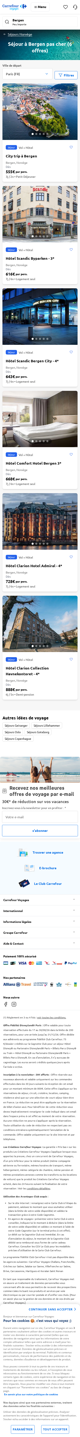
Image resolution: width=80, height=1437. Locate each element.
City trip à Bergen (21, 156)
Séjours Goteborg (38, 732)
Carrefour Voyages (16, 900)
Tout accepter (55, 1429)
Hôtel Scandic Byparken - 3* (30, 258)
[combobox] (27, 71)
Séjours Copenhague (18, 738)
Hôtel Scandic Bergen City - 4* (32, 360)
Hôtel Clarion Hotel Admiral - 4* (34, 565)
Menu (42, 7)
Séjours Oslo (13, 732)
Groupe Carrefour (15, 932)
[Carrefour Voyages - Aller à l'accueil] (14, 7)
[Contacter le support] (75, 7)
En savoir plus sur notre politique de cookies (31, 1394)
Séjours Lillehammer (47, 725)
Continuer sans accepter (51, 1309)
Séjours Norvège (20, 34)
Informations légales (17, 921)
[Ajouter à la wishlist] (71, 147)
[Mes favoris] (65, 7)
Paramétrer (23, 1429)
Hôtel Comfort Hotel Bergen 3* (33, 463)
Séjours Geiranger (16, 725)
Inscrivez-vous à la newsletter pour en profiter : (34, 808)
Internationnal (13, 911)
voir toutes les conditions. (51, 1017)
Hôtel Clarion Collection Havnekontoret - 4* (27, 671)
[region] (40, 1370)
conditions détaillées (38, 1188)
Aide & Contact (13, 943)
